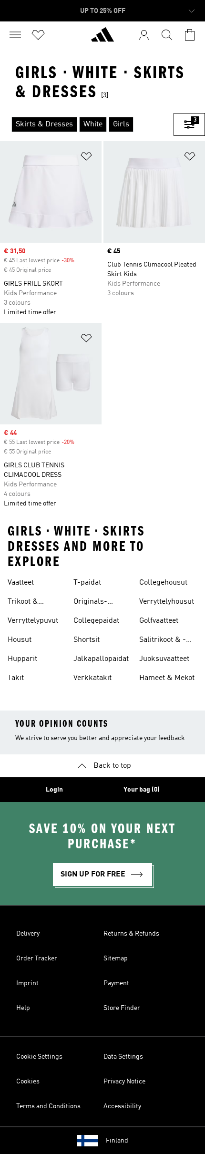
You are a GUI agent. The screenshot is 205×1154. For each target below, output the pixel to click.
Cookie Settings (39, 1056)
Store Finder (121, 1008)
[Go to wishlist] (38, 34)
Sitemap (115, 958)
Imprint (27, 983)
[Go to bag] (189, 34)
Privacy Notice (124, 1081)
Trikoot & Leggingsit (25, 603)
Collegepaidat (96, 621)
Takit (16, 678)
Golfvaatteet (158, 621)
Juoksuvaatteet (164, 659)
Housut (19, 640)
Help (23, 1008)
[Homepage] (102, 38)
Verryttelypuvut (33, 621)
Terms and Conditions (48, 1106)
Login (54, 789)
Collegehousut (163, 583)
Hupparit (22, 659)
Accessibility (122, 1106)
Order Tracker (36, 958)
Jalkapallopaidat (101, 659)
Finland (117, 1140)
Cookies (28, 1081)
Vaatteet (21, 583)
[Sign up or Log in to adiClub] (144, 34)
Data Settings (123, 1056)
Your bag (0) (141, 789)
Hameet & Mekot (167, 678)
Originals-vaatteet (90, 603)
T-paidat (87, 583)
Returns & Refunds (131, 933)
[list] (87, 124)
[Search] (166, 34)
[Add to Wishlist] (86, 158)
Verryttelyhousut (166, 602)
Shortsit (86, 640)
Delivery (28, 933)
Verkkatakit (92, 678)
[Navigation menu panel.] (15, 34)
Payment (116, 983)
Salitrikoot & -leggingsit (162, 641)
